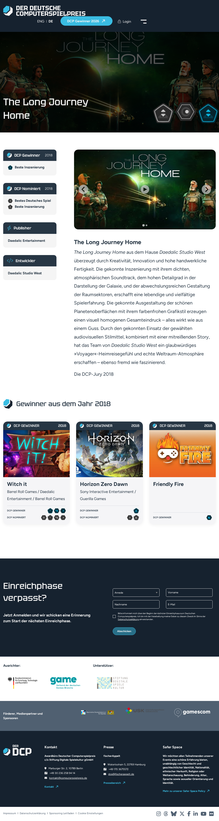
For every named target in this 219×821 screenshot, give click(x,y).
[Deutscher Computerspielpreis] (44, 11)
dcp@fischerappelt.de (121, 774)
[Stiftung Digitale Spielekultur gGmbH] (112, 683)
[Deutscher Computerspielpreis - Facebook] (189, 814)
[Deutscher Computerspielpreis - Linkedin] (195, 814)
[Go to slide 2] (146, 225)
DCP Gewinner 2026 (83, 21)
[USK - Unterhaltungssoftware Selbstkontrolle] (145, 710)
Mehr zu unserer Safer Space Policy (184, 791)
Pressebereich (112, 782)
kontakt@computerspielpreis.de (68, 777)
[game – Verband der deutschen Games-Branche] (65, 683)
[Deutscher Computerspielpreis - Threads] (166, 814)
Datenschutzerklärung (128, 619)
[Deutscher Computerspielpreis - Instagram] (158, 814)
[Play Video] (145, 189)
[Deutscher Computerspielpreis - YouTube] (204, 814)
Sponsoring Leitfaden (61, 813)
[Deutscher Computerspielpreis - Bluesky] (174, 814)
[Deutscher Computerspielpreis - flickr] (211, 814)
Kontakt (49, 786)
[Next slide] (206, 189)
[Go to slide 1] (143, 225)
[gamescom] (192, 712)
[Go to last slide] (83, 189)
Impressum (9, 813)
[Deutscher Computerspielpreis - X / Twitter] (182, 814)
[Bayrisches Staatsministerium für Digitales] (97, 712)
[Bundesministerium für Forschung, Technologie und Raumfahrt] (22, 683)
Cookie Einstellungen (90, 813)
